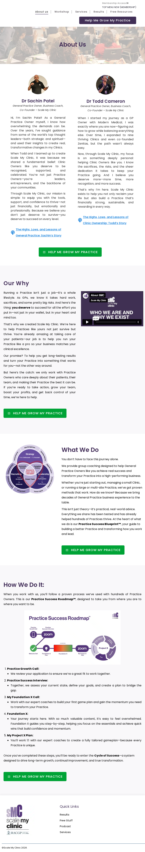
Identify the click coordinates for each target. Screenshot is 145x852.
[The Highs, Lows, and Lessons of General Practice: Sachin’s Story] (13, 232)
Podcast (65, 826)
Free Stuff (66, 820)
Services (65, 832)
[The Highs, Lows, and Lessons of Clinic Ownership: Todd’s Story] (80, 220)
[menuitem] (116, 3)
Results (64, 814)
